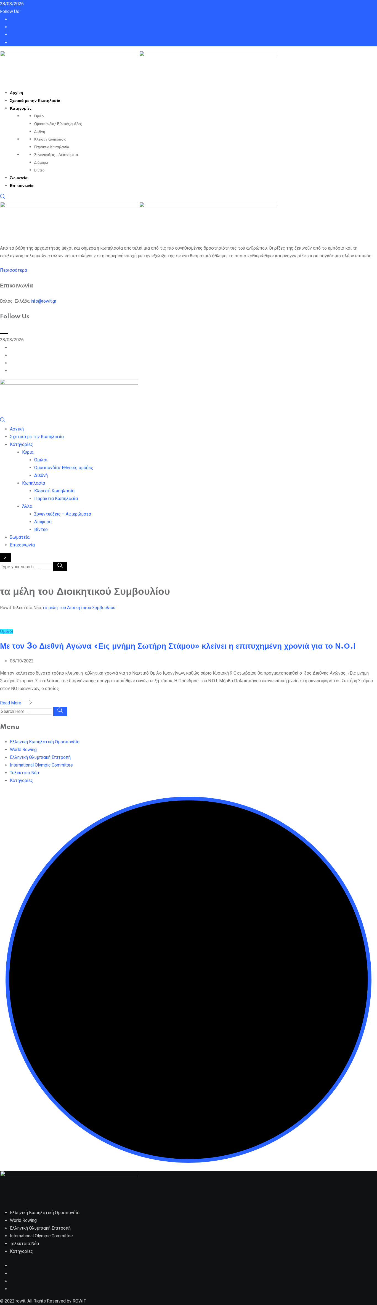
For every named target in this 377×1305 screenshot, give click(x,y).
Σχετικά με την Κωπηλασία (35, 101)
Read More (11, 703)
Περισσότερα (13, 270)
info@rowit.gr (43, 301)
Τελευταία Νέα (24, 772)
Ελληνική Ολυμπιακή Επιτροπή (40, 757)
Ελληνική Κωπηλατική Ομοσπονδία (44, 741)
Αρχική (16, 93)
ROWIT (79, 1301)
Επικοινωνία (22, 186)
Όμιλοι (39, 116)
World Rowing (23, 749)
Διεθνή (39, 132)
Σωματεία (19, 178)
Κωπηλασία (33, 483)
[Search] (3, 197)
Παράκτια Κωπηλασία (51, 147)
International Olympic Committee (41, 765)
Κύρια (27, 452)
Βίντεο (39, 170)
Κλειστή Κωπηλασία (50, 139)
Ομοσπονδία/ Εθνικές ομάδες (58, 124)
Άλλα (27, 506)
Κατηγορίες (20, 108)
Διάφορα (41, 163)
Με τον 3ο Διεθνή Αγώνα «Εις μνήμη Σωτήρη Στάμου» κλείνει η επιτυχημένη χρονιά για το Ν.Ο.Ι (177, 646)
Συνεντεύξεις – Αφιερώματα (56, 155)
